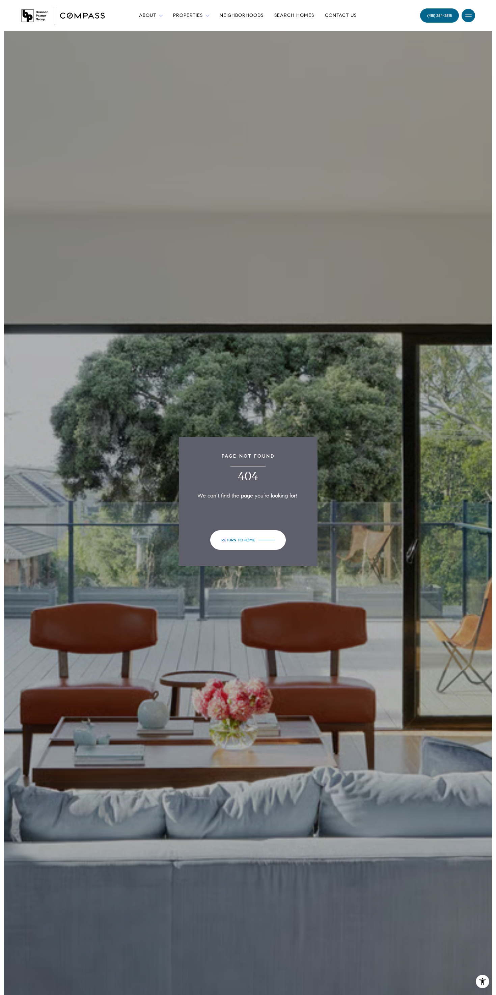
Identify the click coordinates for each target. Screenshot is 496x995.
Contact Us (341, 15)
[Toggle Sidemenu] (468, 15)
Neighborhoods (242, 15)
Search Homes (294, 15)
